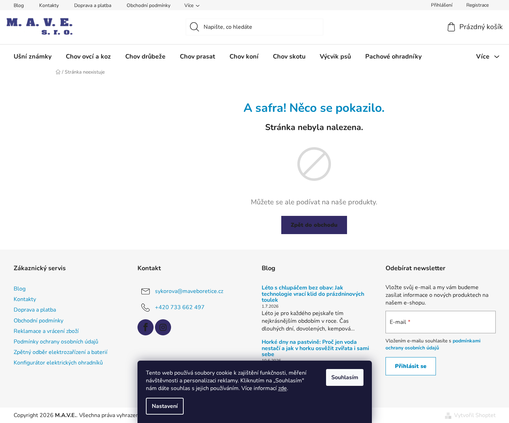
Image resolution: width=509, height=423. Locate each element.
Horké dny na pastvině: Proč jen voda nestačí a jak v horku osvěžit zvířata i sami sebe (315, 348)
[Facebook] (145, 327)
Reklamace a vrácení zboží (46, 331)
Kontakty (49, 5)
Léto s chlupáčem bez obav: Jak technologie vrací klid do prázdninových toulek (313, 294)
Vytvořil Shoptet (475, 415)
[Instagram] (163, 327)
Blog (19, 5)
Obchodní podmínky (148, 5)
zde (282, 388)
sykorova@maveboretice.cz (189, 291)
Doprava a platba (92, 5)
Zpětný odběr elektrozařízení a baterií (60, 352)
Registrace (477, 5)
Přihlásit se (410, 366)
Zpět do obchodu (314, 225)
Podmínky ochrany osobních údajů (56, 342)
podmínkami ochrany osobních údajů (433, 344)
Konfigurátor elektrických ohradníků (58, 363)
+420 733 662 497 (180, 307)
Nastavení (165, 406)
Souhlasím (344, 377)
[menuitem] (32, 56)
